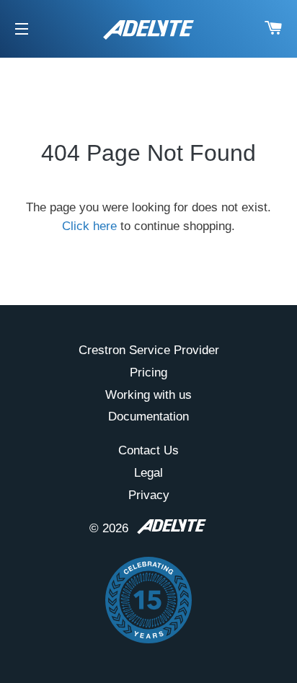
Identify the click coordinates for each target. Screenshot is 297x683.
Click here (89, 226)
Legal (148, 473)
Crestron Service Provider (149, 350)
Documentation (148, 416)
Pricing (148, 372)
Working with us (148, 395)
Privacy (148, 495)
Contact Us (148, 450)
